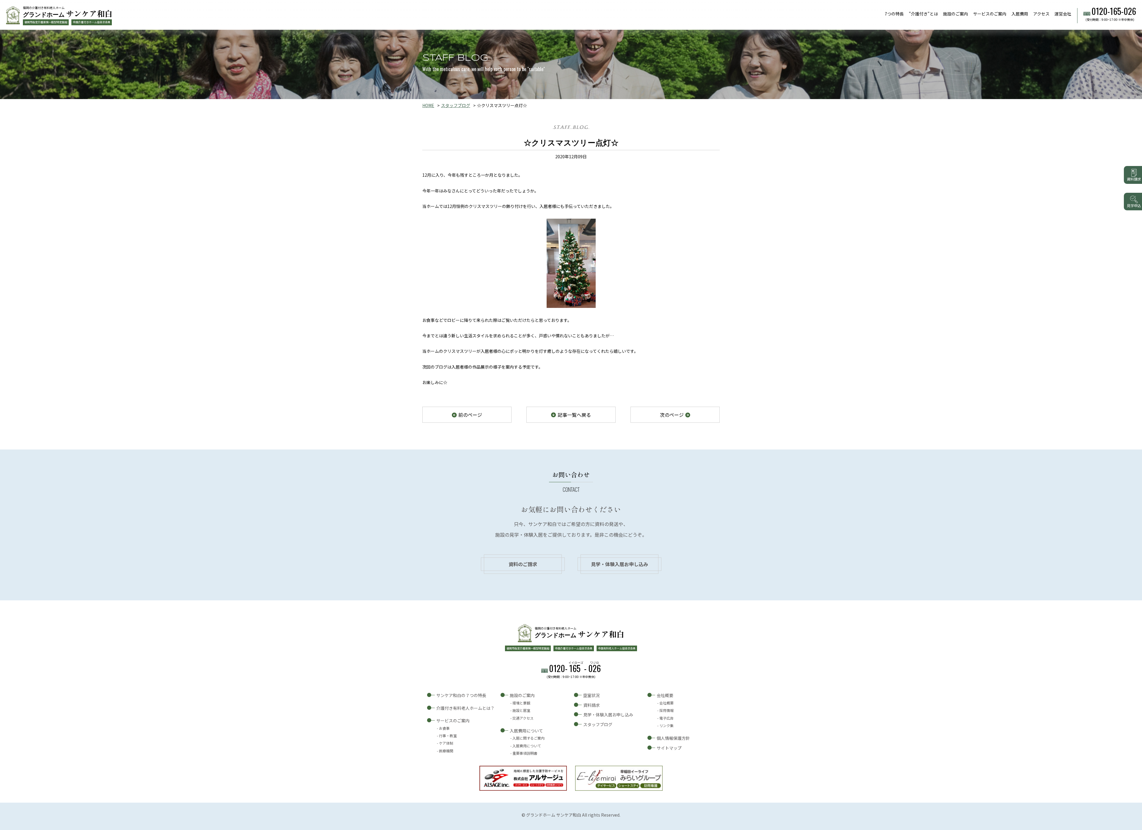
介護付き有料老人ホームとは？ (465, 708)
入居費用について (526, 731)
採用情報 (666, 710)
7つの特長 (894, 14)
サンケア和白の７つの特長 (461, 695)
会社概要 (665, 695)
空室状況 (591, 695)
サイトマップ (669, 748)
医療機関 (446, 750)
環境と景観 (521, 702)
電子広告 (666, 718)
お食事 (444, 728)
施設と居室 (521, 710)
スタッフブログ (455, 105)
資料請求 (591, 705)
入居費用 (1019, 14)
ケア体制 (446, 743)
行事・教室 (448, 735)
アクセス (1041, 14)
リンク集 (666, 725)
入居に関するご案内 (528, 737)
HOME (428, 105)
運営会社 (1063, 14)
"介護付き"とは (923, 14)
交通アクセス (523, 718)
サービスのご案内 (989, 14)
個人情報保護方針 (673, 738)
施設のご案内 (955, 14)
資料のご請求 (523, 564)
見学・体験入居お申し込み (619, 564)
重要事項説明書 (524, 753)
